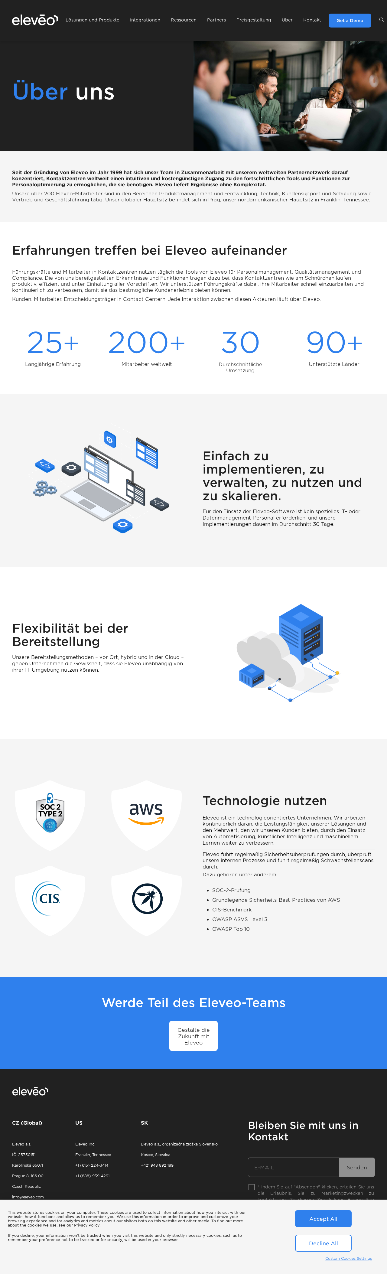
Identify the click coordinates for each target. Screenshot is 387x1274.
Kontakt (312, 19)
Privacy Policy (86, 1225)
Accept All (323, 1219)
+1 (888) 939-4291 (92, 1175)
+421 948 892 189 (157, 1165)
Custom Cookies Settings (348, 1258)
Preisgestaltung (253, 19)
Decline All (323, 1243)
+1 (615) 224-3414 (91, 1165)
